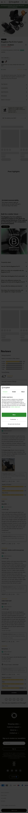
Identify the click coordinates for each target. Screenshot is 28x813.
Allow (14, 414)
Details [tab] (14, 391)
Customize (13, 419)
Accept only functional (14, 424)
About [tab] (23, 391)
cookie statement (15, 407)
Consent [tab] (5, 391)
